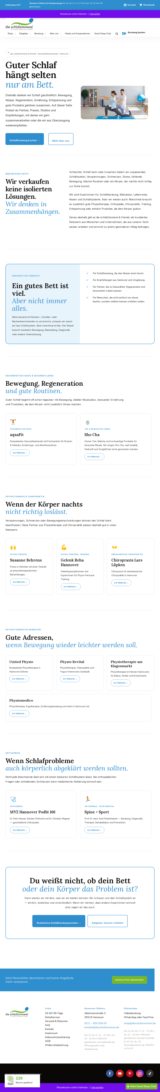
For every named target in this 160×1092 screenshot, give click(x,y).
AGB (47, 1041)
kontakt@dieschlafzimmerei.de (99, 1027)
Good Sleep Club (102, 33)
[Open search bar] (116, 33)
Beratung (38, 33)
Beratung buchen (136, 32)
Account (131, 4)
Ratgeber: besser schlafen (107, 922)
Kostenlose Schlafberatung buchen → (59, 922)
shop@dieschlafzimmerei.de (139, 1023)
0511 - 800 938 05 (95, 1023)
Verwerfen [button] (95, 13)
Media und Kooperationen (77, 33)
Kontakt (49, 1029)
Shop (10, 33)
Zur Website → (20, 452)
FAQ (47, 1025)
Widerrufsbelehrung (56, 1045)
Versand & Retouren (56, 1021)
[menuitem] (11, 33)
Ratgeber (23, 33)
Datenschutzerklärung (57, 1037)
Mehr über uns (60, 140)
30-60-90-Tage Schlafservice (54, 1015)
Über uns (54, 33)
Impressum (51, 1033)
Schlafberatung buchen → (25, 140)
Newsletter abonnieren (129, 980)
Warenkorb (149, 4)
